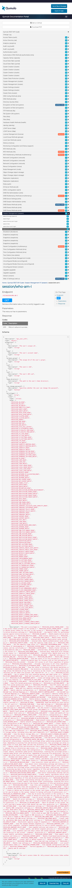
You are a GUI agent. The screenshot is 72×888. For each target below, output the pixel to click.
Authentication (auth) (35, 52)
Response (61, 304)
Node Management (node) (35, 169)
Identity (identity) (35, 125)
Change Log (7, 34)
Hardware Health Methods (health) (35, 122)
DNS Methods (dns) (35, 99)
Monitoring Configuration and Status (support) (35, 146)
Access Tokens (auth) (35, 37)
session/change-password (35, 216)
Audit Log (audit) (35, 46)
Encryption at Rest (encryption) (35, 105)
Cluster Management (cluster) (35, 81)
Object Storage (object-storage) (35, 172)
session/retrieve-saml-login (35, 221)
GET (58, 298)
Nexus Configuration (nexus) (35, 166)
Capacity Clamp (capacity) (35, 58)
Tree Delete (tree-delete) (35, 255)
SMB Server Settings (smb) (35, 199)
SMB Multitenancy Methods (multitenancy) (35, 196)
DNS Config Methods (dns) (35, 96)
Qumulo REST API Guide (11, 32)
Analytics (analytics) (35, 43)
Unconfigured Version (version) (35, 267)
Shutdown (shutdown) (35, 232)
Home (4, 283)
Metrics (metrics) (35, 143)
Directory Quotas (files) (35, 102)
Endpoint (60, 295)
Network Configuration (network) (35, 158)
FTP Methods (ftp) (35, 111)
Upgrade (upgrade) (35, 270)
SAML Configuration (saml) (35, 190)
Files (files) (35, 116)
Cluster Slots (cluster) (35, 93)
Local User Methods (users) (35, 140)
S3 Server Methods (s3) (35, 187)
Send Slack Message (59, 6)
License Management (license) (35, 134)
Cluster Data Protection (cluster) (35, 78)
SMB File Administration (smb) (35, 193)
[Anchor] (64, 295)
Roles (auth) (35, 184)
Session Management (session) (35, 213)
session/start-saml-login (35, 226)
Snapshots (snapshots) (35, 235)
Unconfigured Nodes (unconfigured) (35, 261)
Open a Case (59, 11)
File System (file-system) (35, 114)
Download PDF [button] (37, 27)
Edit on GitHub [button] (37, 23)
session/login (35, 219)
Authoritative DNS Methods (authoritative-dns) (35, 55)
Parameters (62, 301)
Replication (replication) (35, 178)
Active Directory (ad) (35, 40)
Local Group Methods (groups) (35, 137)
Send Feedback (63, 872)
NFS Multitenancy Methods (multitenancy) (35, 155)
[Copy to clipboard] (68, 337)
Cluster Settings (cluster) (35, 87)
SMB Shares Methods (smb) (35, 204)
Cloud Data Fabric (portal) (35, 61)
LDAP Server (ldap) (35, 128)
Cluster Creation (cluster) (35, 67)
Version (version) (35, 276)
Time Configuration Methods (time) (35, 249)
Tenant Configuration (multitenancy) (35, 246)
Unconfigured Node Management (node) (35, 258)
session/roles (35, 224)
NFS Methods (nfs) (35, 149)
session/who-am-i (35, 229)
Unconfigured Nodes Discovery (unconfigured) (35, 264)
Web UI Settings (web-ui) (35, 279)
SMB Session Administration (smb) (35, 202)
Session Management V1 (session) (36, 283)
